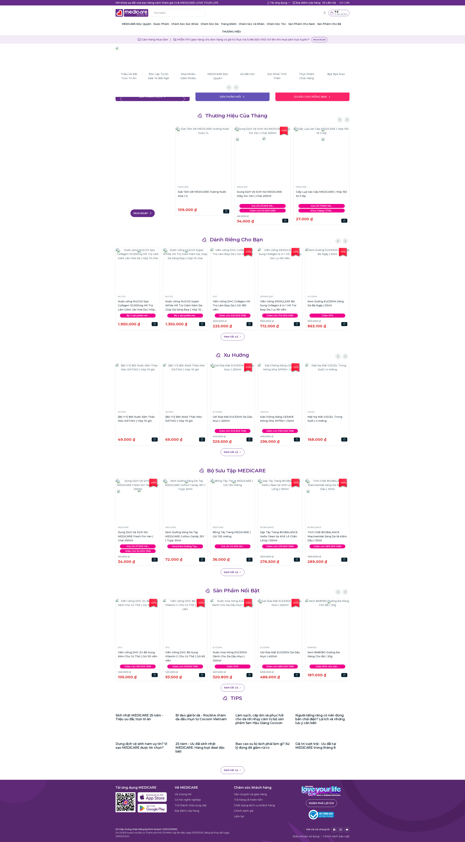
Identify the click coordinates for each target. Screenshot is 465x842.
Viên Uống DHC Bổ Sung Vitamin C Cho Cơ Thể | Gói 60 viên (185, 656)
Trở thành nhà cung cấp (191, 805)
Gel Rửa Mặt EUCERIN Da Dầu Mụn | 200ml (232, 418)
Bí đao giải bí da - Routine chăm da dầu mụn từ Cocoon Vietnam (201, 717)
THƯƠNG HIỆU (231, 31)
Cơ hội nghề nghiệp (188, 799)
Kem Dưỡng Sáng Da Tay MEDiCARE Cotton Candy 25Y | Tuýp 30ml (184, 536)
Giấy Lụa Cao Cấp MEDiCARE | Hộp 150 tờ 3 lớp (321, 193)
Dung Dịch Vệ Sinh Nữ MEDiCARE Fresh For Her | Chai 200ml (135, 536)
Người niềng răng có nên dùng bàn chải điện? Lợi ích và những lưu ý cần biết (320, 719)
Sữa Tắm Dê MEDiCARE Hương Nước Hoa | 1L (202, 193)
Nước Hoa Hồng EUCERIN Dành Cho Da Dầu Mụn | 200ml (230, 656)
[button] (338, 13)
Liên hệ (239, 816)
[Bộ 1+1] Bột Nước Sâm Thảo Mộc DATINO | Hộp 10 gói (136, 418)
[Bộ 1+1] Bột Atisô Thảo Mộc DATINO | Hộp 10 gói (183, 418)
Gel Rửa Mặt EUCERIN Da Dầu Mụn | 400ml (280, 654)
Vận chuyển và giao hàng (250, 794)
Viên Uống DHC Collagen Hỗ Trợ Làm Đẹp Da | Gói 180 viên (231, 305)
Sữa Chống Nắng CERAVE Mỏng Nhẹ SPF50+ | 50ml (277, 418)
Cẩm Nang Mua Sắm (154, 39)
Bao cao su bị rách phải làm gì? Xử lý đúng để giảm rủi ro (262, 745)
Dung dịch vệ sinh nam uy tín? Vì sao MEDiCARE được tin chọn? (141, 745)
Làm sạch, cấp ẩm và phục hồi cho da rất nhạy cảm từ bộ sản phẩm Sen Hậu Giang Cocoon (259, 719)
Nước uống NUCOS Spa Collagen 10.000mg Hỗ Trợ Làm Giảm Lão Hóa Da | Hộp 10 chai (136, 306)
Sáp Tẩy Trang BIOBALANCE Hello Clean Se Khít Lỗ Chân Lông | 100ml (279, 536)
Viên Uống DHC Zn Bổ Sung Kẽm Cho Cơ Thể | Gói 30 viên (137, 654)
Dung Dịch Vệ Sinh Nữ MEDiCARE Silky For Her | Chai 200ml (259, 193)
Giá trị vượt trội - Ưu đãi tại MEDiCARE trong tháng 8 (315, 745)
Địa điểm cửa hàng (187, 810)
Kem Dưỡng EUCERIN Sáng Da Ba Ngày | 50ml (326, 303)
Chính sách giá (243, 810)
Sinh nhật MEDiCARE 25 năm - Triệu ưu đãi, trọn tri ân (139, 717)
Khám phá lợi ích (321, 803)
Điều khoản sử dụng (306, 836)
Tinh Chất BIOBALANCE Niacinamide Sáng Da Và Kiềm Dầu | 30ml (327, 536)
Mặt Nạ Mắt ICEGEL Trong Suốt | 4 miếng (325, 418)
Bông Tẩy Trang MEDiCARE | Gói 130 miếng (232, 534)
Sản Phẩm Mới (230, 96)
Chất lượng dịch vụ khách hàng (254, 805)
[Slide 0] (152, 96)
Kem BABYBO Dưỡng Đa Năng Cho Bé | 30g (324, 654)
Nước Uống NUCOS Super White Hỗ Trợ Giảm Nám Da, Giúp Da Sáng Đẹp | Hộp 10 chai (184, 306)
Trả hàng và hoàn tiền (248, 799)
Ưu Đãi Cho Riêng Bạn (310, 96)
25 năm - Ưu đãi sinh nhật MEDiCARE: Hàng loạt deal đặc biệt (200, 747)
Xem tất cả (231, 336)
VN (347, 2)
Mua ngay (319, 39)
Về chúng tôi (183, 794)
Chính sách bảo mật (336, 836)
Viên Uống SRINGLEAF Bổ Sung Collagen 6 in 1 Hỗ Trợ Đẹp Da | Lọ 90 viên (278, 305)
